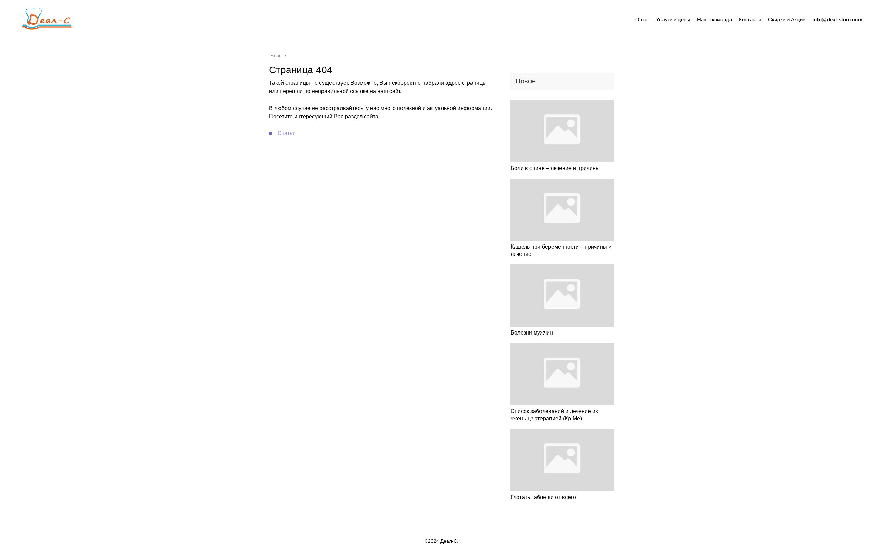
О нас (642, 19)
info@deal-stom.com (837, 19)
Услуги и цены (673, 19)
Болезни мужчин (531, 333)
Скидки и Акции (786, 19)
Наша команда (714, 19)
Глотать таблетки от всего (543, 497)
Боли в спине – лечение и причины (555, 168)
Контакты (750, 19)
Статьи (287, 133)
